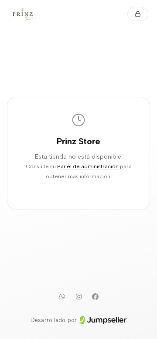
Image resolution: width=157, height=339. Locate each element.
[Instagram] (78, 297)
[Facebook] (95, 297)
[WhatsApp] (62, 297)
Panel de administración (88, 166)
